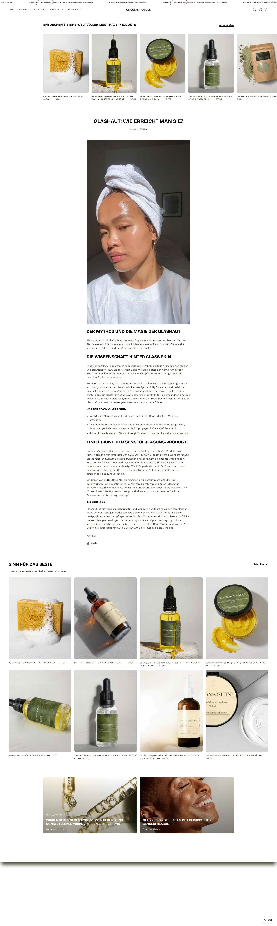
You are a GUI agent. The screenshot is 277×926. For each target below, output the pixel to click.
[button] (255, 10)
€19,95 (240, 99)
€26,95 (219, 99)
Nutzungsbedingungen (95, 903)
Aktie (94, 543)
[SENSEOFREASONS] (138, 9)
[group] (138, 67)
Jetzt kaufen (226, 25)
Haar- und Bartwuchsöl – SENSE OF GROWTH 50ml (97, 663)
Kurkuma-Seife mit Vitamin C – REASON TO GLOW (32, 663)
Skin (94, 536)
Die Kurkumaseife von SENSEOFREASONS (126, 454)
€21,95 (209, 758)
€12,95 (165, 758)
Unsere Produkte (53, 893)
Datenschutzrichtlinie (95, 888)
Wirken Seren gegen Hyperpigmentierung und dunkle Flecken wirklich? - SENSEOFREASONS (84, 822)
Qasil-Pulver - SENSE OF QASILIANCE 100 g (256, 96)
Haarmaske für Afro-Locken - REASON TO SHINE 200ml (231, 755)
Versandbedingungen (95, 898)
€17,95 (133, 99)
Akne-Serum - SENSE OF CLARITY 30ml (27, 755)
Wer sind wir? (51, 888)
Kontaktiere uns (52, 898)
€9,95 (58, 99)
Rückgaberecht (91, 893)
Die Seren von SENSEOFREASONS (107, 479)
